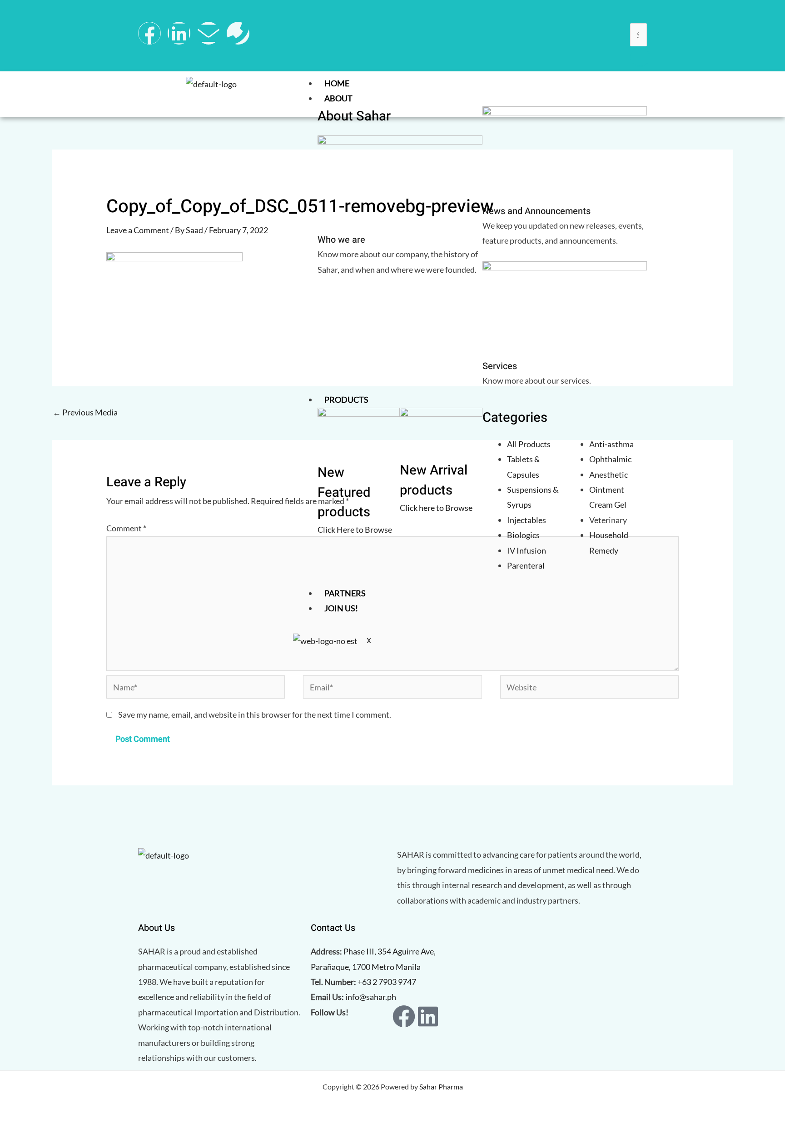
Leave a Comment (137, 230)
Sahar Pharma (441, 1086)
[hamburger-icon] (638, 85)
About (338, 98)
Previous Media (85, 412)
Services (499, 366)
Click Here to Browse (355, 530)
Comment (126, 528)
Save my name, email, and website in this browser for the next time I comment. (254, 714)
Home (336, 83)
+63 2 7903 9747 (387, 982)
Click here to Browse (436, 508)
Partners (345, 593)
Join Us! (341, 608)
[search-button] (640, 57)
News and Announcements (536, 211)
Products (346, 400)
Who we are (341, 239)
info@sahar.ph (370, 997)
